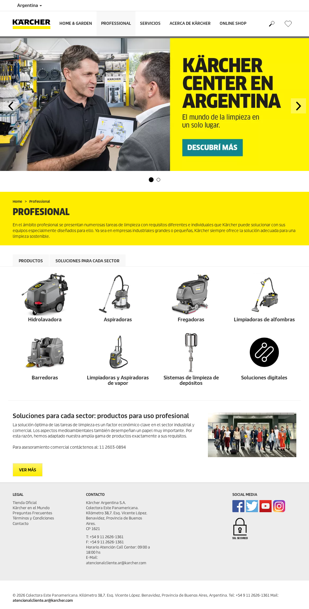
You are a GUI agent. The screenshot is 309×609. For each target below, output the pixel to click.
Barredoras (45, 378)
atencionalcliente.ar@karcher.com (43, 600)
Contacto (20, 523)
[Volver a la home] (34, 23)
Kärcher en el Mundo (31, 508)
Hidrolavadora (45, 319)
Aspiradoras (118, 319)
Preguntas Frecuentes (32, 513)
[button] (151, 179)
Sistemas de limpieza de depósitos (191, 380)
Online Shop (233, 23)
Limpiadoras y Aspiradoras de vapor (118, 380)
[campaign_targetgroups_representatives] (252, 435)
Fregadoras (191, 319)
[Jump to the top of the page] (294, 597)
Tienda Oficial (25, 502)
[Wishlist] (288, 23)
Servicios (150, 23)
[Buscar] (271, 23)
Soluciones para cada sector (87, 261)
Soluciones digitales (264, 378)
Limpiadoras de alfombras (264, 319)
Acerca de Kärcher (190, 23)
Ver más (27, 470)
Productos (31, 261)
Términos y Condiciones (33, 518)
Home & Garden (75, 23)
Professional (116, 23)
